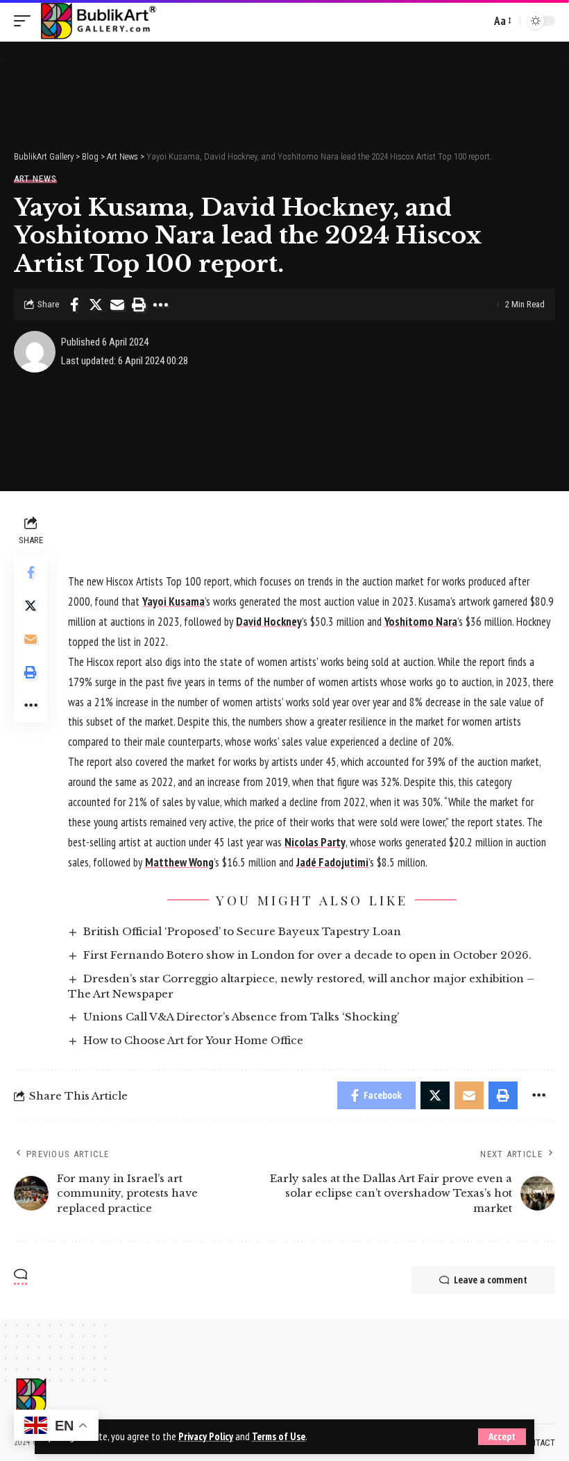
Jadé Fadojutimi (332, 862)
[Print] (138, 304)
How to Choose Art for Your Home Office (193, 1040)
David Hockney (269, 621)
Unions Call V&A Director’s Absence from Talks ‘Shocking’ (241, 1016)
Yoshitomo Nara (420, 621)
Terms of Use (278, 1436)
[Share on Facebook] (74, 304)
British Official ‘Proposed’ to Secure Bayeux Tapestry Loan (242, 931)
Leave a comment (490, 1279)
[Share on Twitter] (95, 304)
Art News (35, 178)
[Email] (117, 304)
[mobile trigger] (25, 21)
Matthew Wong (179, 862)
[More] (160, 304)
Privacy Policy (205, 1436)
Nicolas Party (315, 842)
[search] (476, 21)
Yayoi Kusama (173, 601)
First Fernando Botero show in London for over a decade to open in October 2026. (307, 955)
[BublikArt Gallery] (97, 21)
